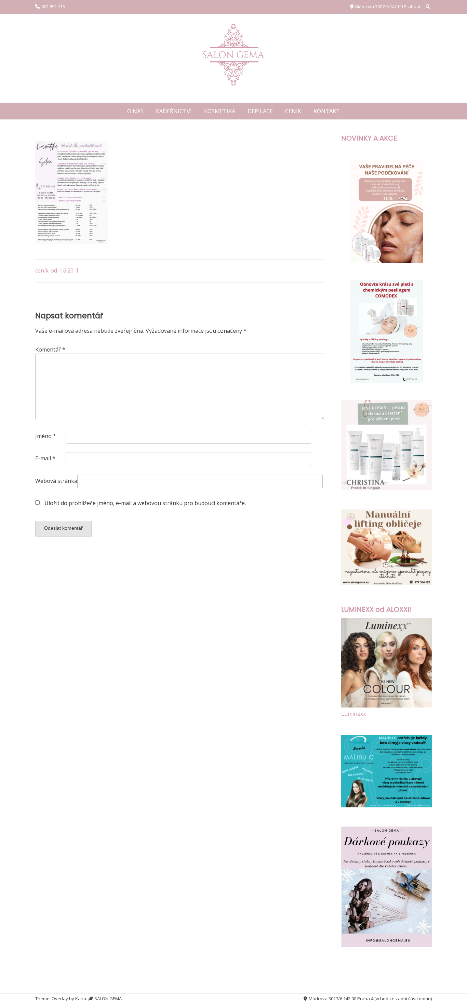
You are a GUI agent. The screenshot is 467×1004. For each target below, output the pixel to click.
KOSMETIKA (219, 111)
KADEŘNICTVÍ (174, 111)
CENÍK (293, 111)
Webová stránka (56, 481)
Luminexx (353, 713)
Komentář (50, 349)
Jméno (45, 436)
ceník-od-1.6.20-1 (57, 270)
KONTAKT (326, 111)
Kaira (80, 998)
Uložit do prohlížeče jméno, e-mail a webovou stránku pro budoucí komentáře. (145, 503)
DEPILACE (260, 111)
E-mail (45, 458)
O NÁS (135, 111)
